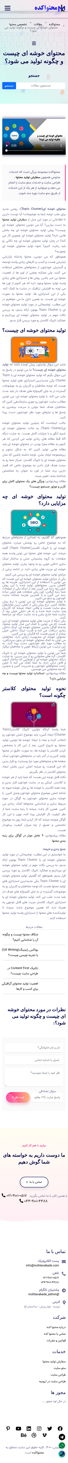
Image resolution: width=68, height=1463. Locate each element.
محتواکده (54, 24)
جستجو (9, 85)
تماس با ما (35, 1182)
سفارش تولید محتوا (28, 177)
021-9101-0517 (16, 1195)
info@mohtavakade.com (42, 1265)
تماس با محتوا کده (55, 1333)
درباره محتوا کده (56, 1327)
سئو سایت (60, 1368)
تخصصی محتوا (18, 24)
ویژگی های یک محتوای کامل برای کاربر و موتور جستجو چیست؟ (34, 484)
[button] (7, 8)
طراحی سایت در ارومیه (52, 1381)
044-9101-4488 (35, 1201)
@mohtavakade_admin (43, 1294)
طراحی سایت (58, 1374)
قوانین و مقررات (56, 1340)
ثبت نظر (19, 1097)
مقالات (38, 24)
